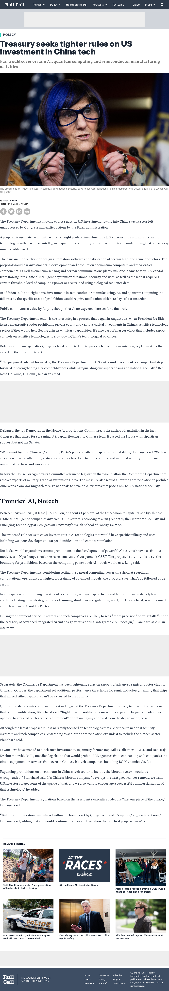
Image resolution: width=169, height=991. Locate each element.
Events (87, 979)
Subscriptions (119, 983)
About (87, 975)
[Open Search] (162, 4)
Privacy (102, 979)
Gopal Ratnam (10, 201)
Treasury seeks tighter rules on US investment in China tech (66, 48)
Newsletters (90, 983)
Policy (9, 34)
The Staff (103, 983)
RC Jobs (116, 979)
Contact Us (104, 975)
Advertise (117, 975)
